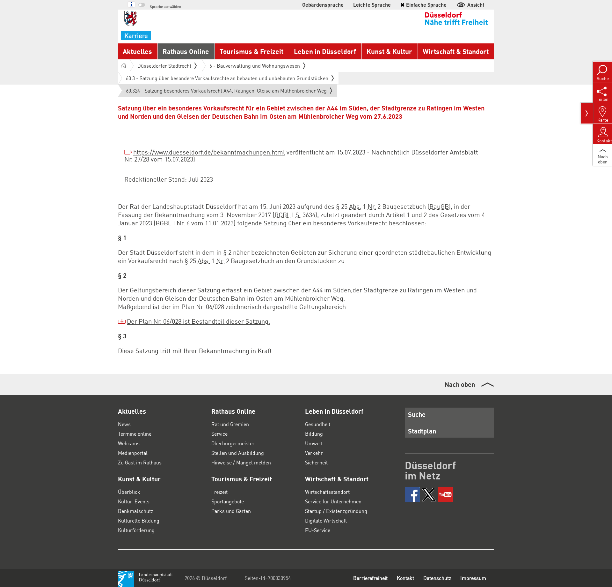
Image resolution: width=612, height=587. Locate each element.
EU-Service (317, 530)
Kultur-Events (133, 501)
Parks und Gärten (231, 511)
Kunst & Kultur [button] (389, 51)
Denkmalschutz (135, 511)
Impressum (473, 578)
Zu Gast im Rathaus (140, 462)
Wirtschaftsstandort (327, 491)
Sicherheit (316, 462)
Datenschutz (437, 578)
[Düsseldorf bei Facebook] (412, 494)
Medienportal (133, 452)
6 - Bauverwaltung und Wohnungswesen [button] (254, 65)
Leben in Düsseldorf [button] (325, 51)
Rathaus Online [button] (186, 51)
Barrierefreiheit (370, 578)
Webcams (129, 443)
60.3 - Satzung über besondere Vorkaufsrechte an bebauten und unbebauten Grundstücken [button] (227, 78)
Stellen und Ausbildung (237, 452)
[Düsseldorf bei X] (428, 494)
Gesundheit (317, 424)
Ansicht (475, 4)
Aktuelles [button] (137, 51)
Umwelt (314, 443)
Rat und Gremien (230, 424)
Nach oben (460, 384)
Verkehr (314, 452)
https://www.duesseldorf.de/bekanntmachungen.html (209, 151)
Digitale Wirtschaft (326, 520)
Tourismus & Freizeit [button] (251, 51)
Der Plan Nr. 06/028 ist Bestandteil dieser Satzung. (198, 321)
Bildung (314, 433)
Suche (417, 414)
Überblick (129, 491)
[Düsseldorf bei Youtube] (445, 494)
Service (219, 433)
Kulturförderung (136, 530)
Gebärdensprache (323, 4)
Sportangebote (227, 501)
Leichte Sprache (372, 4)
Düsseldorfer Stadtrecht (164, 65)
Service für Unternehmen (333, 501)
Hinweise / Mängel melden (241, 462)
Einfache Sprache (423, 4)
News (124, 424)
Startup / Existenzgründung (336, 511)
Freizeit (219, 491)
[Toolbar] (586, 113)
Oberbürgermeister (233, 443)
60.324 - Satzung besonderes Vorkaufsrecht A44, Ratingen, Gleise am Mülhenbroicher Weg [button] (226, 92)
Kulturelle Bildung (138, 520)
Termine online (134, 433)
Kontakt (405, 578)
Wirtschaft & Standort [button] (456, 51)
